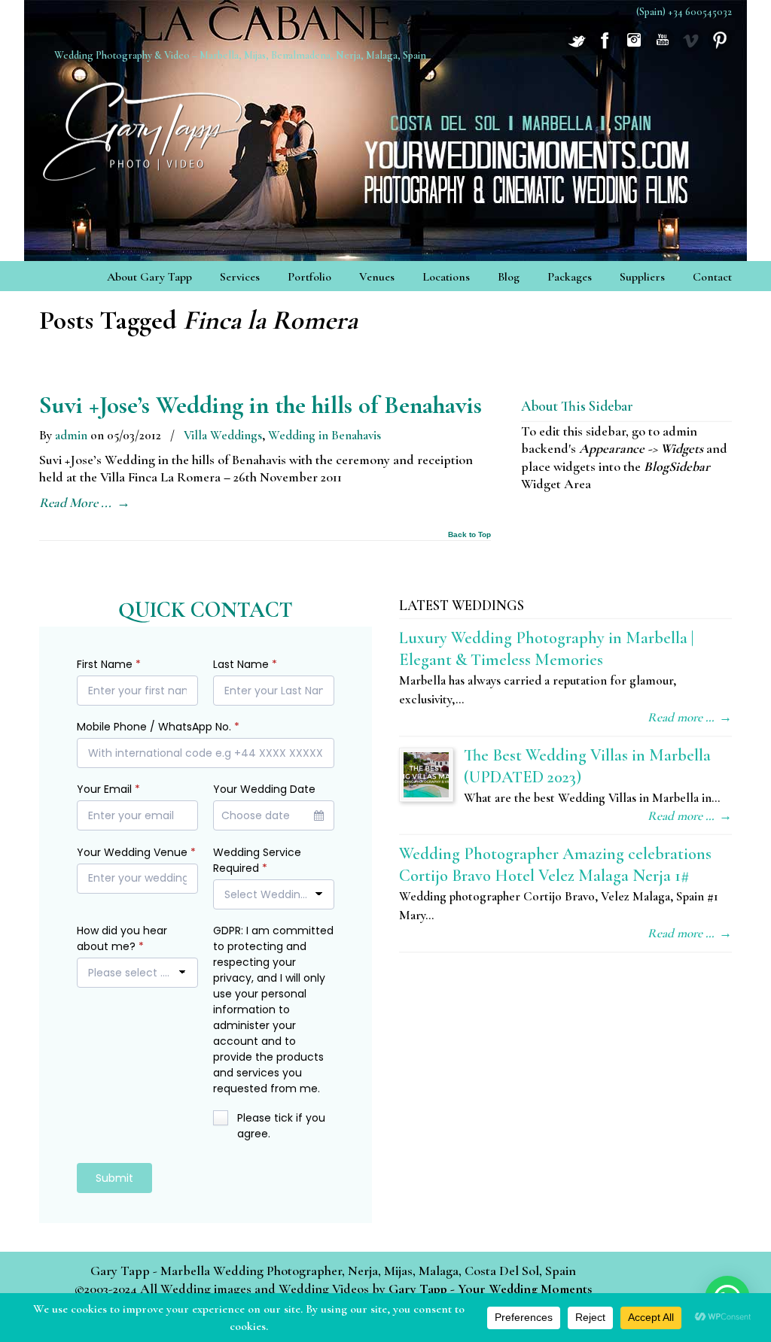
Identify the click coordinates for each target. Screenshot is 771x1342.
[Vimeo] (691, 47)
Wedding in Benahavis (324, 435)
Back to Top (469, 535)
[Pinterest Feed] (720, 47)
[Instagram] (634, 47)
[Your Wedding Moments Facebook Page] (605, 47)
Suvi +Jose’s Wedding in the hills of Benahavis (260, 405)
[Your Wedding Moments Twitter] (577, 47)
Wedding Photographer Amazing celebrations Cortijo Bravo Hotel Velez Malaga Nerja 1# (555, 864)
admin (71, 435)
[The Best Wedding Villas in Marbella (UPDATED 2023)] (426, 774)
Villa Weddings (223, 435)
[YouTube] (663, 47)
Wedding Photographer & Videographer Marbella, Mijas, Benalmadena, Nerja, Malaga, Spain (144, 127)
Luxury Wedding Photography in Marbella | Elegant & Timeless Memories (546, 648)
